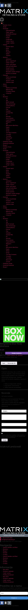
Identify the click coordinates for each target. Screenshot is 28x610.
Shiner (7, 129)
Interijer (5, 44)
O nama (5, 554)
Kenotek (8, 116)
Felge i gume (9, 32)
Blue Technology (10, 104)
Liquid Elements (10, 120)
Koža (7, 48)
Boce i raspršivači (11, 61)
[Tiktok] (9, 5)
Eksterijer (5, 28)
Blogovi (5, 145)
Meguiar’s (8, 122)
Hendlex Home (7, 25)
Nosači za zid (10, 68)
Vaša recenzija (6, 413)
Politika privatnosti (8, 575)
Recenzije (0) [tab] (12, 363)
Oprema (5, 57)
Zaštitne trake (10, 82)
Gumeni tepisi (10, 46)
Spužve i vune (10, 80)
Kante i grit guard (11, 64)
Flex (7, 109)
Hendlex (8, 111)
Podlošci (8, 79)
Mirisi (7, 50)
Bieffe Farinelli (10, 102)
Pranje (7, 37)
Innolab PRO (9, 113)
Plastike (8, 36)
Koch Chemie (9, 118)
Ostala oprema (10, 70)
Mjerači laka (9, 89)
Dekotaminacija (10, 30)
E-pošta (4, 428)
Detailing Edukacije (8, 143)
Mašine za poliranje (11, 87)
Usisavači (8, 93)
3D (7, 98)
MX (7, 123)
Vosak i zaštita (10, 43)
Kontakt (5, 552)
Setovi (5, 84)
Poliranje (5, 75)
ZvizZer (8, 139)
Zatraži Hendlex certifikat (10, 547)
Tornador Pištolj (10, 91)
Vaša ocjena (5, 408)
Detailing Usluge (7, 141)
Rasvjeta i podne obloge (13, 71)
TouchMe (8, 136)
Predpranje (9, 39)
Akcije (4, 27)
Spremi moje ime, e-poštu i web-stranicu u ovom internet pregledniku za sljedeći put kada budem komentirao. (13, 436)
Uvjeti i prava (7, 573)
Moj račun (6, 569)
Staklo (8, 53)
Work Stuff (9, 138)
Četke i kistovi (10, 62)
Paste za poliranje (11, 77)
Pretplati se (14, 598)
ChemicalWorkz (10, 105)
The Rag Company (11, 132)
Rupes (7, 127)
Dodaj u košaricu (17, 353)
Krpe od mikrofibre (11, 66)
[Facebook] (2, 5)
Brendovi (5, 96)
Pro (4, 95)
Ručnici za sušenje (11, 73)
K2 (6, 114)
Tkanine (8, 55)
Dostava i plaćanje (8, 571)
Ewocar (8, 107)
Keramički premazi (11, 34)
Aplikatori (8, 59)
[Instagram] (5, 5)
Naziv (3, 422)
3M (7, 100)
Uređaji (5, 86)
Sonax (7, 131)
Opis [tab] (3, 363)
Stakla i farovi (10, 41)
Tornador (8, 134)
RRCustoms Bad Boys (12, 125)
